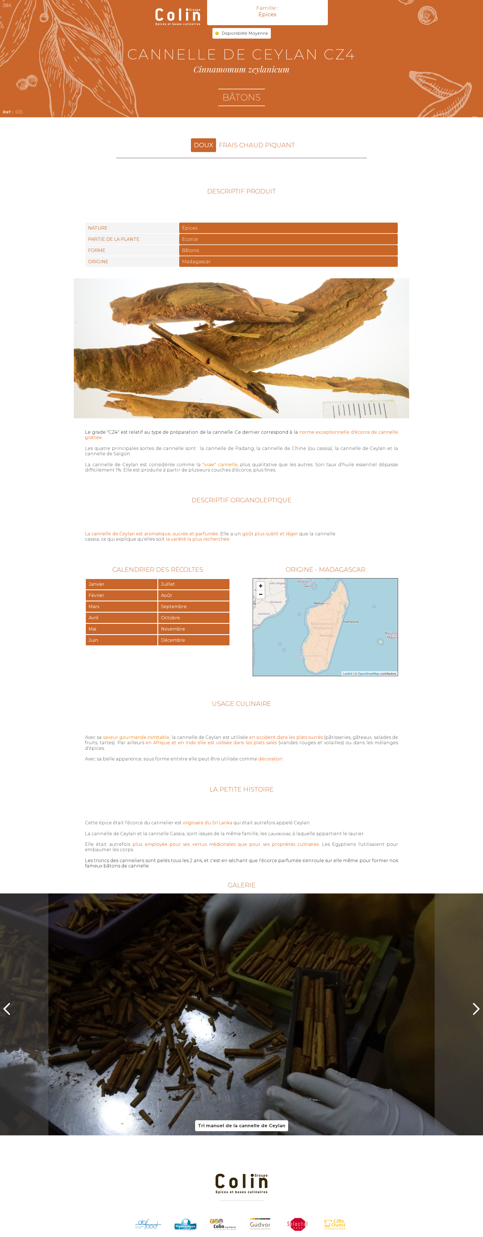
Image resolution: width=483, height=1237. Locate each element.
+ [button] (260, 585)
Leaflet (347, 673)
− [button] (260, 594)
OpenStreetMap (368, 673)
